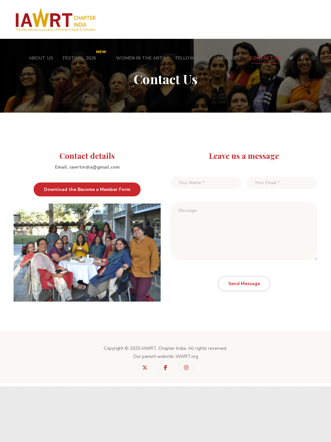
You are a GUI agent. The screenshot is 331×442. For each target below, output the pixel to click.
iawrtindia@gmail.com (94, 167)
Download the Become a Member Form (87, 189)
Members (229, 58)
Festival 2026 (84, 55)
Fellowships (192, 58)
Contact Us (265, 58)
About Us (41, 58)
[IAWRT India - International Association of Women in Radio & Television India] (56, 19)
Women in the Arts (141, 58)
